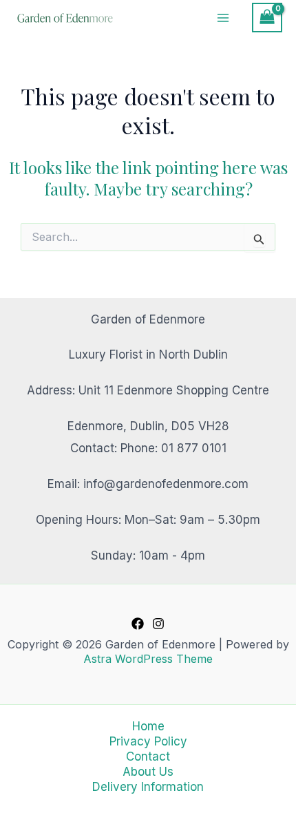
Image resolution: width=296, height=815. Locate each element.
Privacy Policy (148, 741)
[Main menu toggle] (224, 18)
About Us (148, 772)
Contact (148, 756)
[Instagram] (158, 623)
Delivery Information (148, 787)
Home (148, 726)
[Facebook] (137, 623)
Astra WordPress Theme (148, 659)
